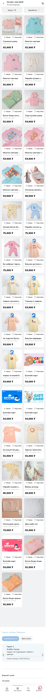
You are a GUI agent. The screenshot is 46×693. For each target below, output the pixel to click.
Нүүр (7, 691)
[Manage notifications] (38, 688)
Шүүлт (10, 10)
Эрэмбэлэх (32, 10)
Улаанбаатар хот (11, 638)
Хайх (28, 691)
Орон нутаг (26, 638)
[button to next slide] (43, 655)
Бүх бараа (17, 691)
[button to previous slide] (3, 655)
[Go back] (4, 3)
